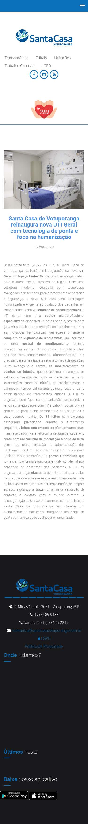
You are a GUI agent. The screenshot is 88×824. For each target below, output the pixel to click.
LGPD (45, 638)
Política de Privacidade (44, 646)
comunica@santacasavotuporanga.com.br (46, 630)
